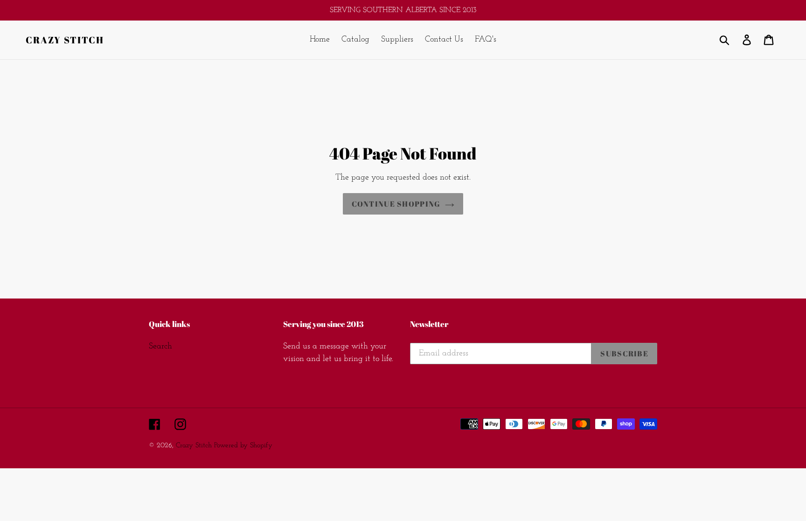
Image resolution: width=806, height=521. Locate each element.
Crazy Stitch (65, 40)
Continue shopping (396, 204)
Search (160, 346)
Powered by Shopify (243, 445)
